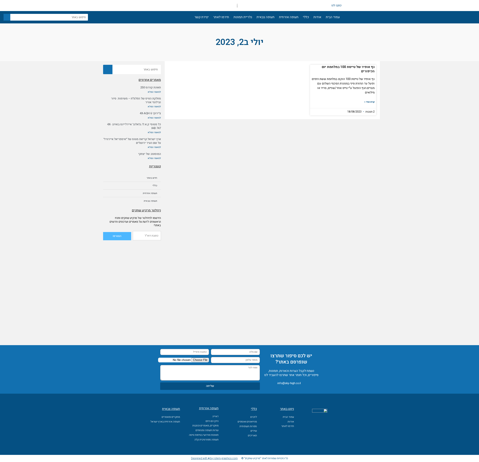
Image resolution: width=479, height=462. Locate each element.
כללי (306, 17)
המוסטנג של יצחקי (149, 154)
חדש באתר (152, 178)
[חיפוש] (7, 17)
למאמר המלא (154, 92)
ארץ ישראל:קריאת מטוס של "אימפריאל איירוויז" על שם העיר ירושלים (132, 141)
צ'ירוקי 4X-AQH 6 (150, 113)
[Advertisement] (132, 267)
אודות (317, 17)
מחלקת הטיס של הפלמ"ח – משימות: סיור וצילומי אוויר (136, 100)
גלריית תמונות (243, 17)
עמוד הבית (333, 17)
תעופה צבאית (265, 17)
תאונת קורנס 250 (150, 87)
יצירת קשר (201, 17)
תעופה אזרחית (288, 17)
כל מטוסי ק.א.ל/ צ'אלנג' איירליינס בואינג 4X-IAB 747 (134, 126)
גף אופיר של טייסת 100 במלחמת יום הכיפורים (348, 69)
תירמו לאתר (221, 17)
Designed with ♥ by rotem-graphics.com (214, 458)
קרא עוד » (369, 102)
